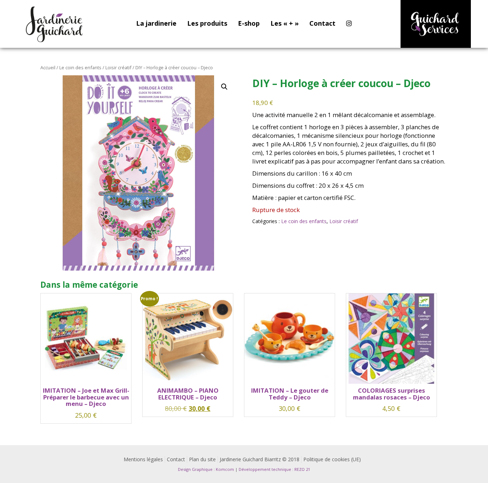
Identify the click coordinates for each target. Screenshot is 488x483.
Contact (322, 23)
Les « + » (284, 23)
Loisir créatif (118, 67)
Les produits (207, 23)
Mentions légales (143, 459)
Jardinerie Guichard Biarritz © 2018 (259, 459)
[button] (224, 86)
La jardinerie (156, 23)
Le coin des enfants (80, 67)
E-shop (249, 23)
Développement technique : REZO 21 (274, 469)
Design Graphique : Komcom (206, 469)
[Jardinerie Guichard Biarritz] (55, 24)
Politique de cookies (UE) (332, 459)
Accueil (47, 67)
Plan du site (202, 459)
